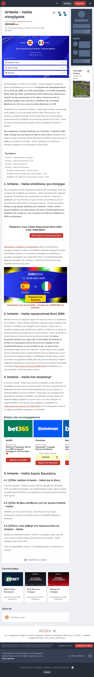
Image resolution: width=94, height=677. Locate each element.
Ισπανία (47, 672)
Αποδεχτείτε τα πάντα (83, 646)
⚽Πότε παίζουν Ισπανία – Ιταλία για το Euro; (24, 170)
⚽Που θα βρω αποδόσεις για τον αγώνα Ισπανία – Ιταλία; (28, 174)
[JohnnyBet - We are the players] (3, 3)
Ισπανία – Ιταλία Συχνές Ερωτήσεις (17, 167)
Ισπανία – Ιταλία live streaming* (16, 164)
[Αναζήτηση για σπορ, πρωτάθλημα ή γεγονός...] (57, 3)
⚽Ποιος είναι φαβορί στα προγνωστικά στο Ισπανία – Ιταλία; (29, 177)
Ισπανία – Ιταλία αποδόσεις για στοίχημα (19, 157)
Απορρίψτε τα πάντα (65, 646)
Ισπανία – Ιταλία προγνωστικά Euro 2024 (19, 161)
